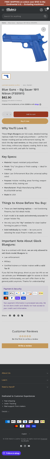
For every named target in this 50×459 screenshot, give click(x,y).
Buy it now (25, 121)
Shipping (4, 100)
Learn (4, 380)
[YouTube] (29, 446)
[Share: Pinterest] (18, 315)
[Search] (45, 16)
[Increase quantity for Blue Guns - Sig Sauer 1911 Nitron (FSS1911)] (10, 114)
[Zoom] (43, 29)
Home (4, 23)
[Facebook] (21, 446)
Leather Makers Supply (11, 85)
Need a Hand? (8, 387)
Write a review (25, 346)
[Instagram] (25, 446)
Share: (4, 315)
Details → (5, 411)
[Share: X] (14, 315)
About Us (6, 373)
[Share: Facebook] (10, 315)
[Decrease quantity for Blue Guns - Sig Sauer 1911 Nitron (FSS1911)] (4, 114)
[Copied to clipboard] (22, 315)
